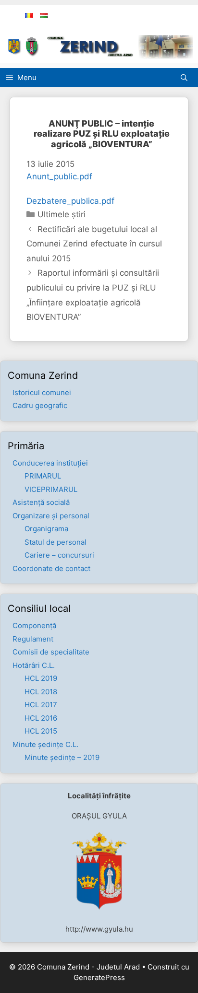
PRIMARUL (43, 475)
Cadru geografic (39, 405)
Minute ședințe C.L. (45, 744)
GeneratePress (99, 977)
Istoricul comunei (41, 392)
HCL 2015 (41, 731)
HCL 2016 (41, 718)
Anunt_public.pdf (59, 176)
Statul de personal (56, 542)
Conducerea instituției (50, 462)
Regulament (32, 638)
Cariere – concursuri (59, 555)
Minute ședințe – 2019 (62, 757)
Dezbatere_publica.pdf (70, 201)
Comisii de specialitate (50, 651)
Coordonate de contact (51, 568)
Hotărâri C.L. (33, 665)
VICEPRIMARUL (51, 489)
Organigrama (46, 528)
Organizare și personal (50, 515)
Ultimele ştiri (61, 214)
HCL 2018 (41, 691)
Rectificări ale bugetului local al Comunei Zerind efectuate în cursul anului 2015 (94, 243)
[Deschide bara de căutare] (186, 77)
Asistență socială (41, 502)
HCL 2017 (41, 704)
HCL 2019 (41, 678)
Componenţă (34, 625)
